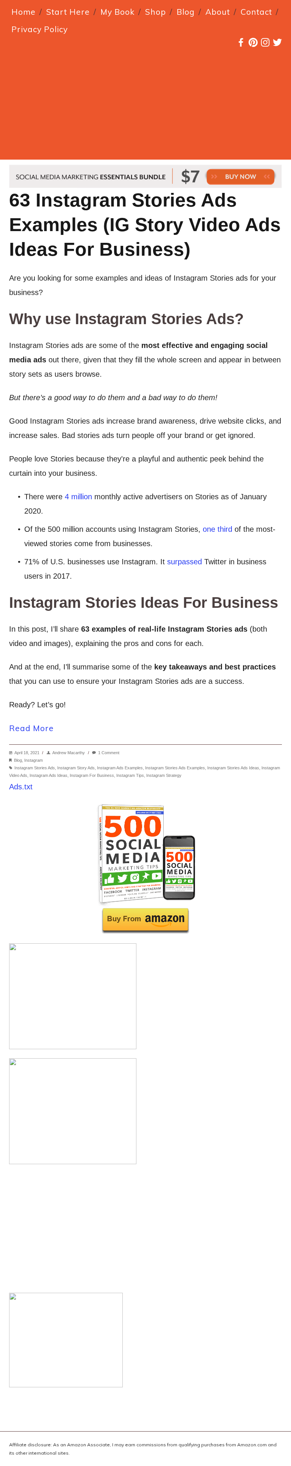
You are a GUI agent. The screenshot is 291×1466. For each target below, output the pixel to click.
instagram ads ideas (48, 775)
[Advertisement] (145, 107)
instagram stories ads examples (175, 768)
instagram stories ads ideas (233, 768)
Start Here (68, 12)
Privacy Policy (39, 29)
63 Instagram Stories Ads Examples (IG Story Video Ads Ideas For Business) (145, 224)
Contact (256, 12)
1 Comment (108, 752)
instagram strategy (163, 775)
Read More (31, 728)
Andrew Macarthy (68, 752)
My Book (117, 12)
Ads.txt (21, 787)
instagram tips (130, 775)
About (217, 12)
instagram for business (92, 775)
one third (217, 529)
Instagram (33, 760)
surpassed (184, 562)
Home (23, 12)
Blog (186, 12)
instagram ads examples (120, 768)
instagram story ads (76, 768)
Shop (155, 12)
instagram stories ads (34, 768)
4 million (78, 496)
